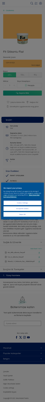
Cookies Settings (22, 203)
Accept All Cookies (22, 208)
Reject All (22, 214)
